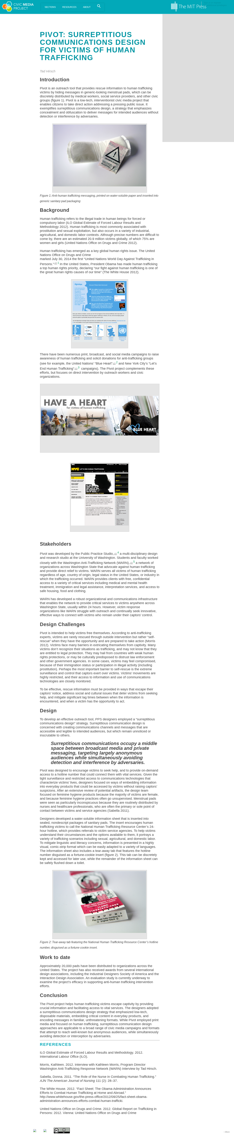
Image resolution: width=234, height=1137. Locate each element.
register (217, 2)
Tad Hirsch (47, 71)
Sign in (206, 2)
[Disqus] (198, 59)
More (227, 1132)
